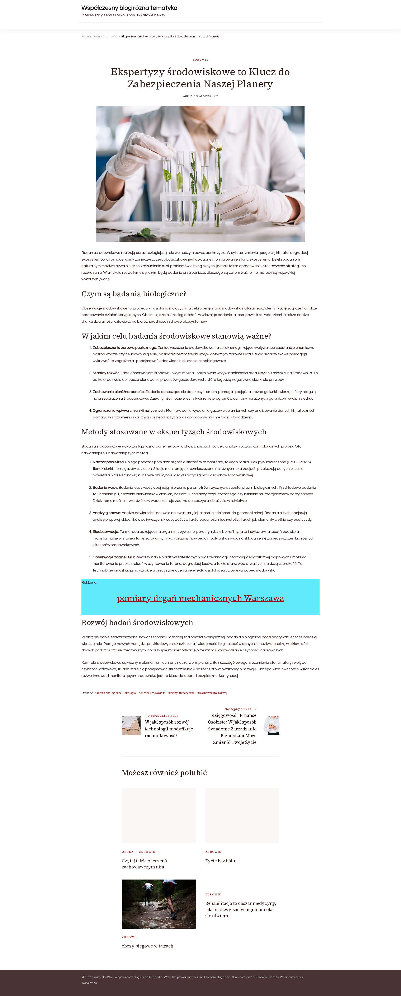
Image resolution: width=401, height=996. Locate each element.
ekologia (130, 693)
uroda (128, 852)
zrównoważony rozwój (212, 693)
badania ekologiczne (108, 693)
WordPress (89, 983)
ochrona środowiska (152, 693)
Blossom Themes (267, 977)
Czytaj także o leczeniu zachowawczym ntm (145, 864)
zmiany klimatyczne (181, 693)
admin (187, 96)
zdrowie (201, 59)
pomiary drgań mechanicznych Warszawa (200, 598)
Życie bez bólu (220, 861)
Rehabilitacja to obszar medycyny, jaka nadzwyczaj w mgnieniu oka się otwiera (240, 909)
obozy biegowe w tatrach (147, 946)
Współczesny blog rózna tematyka (129, 8)
